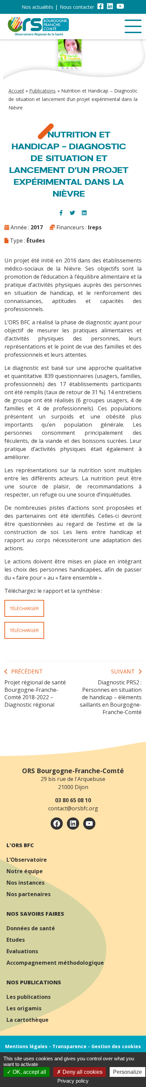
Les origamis (23, 1008)
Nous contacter (77, 7)
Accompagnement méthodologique (55, 962)
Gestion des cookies (116, 1046)
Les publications (28, 997)
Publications (42, 90)
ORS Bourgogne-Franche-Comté (73, 770)
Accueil (16, 90)
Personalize (127, 1072)
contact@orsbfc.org (73, 808)
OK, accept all (28, 1072)
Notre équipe (24, 871)
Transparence (69, 1046)
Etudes (15, 939)
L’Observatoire (26, 859)
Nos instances (25, 882)
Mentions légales (26, 1046)
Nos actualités (37, 7)
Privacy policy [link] (73, 1081)
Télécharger (24, 608)
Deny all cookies (82, 1072)
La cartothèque (27, 1019)
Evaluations (22, 951)
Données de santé (30, 928)
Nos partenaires (28, 894)
